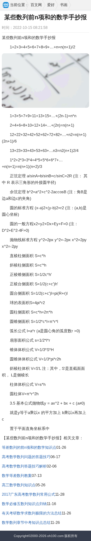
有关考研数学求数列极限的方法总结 (32, 513)
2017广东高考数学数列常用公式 (28, 494)
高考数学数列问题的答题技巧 (26, 457)
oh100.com (55, 536)
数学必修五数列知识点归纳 (24, 504)
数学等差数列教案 (17, 476)
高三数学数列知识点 (18, 485)
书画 (63, 5)
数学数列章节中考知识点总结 (26, 523)
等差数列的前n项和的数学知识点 (29, 447)
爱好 (51, 5)
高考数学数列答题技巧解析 (24, 466)
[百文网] (6, 5)
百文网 (36, 5)
